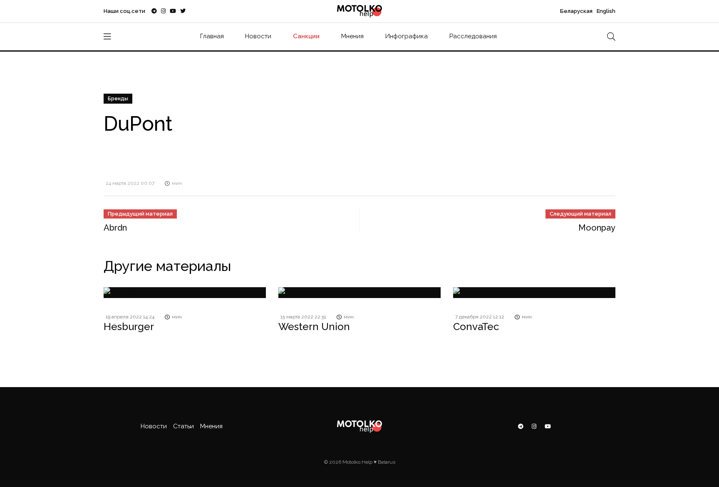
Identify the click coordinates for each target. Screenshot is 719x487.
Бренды (118, 99)
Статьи (183, 426)
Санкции (306, 36)
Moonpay (596, 228)
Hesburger (129, 327)
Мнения (352, 36)
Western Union (314, 327)
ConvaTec (476, 327)
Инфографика (406, 36)
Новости (258, 36)
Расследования (473, 36)
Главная (212, 36)
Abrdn (115, 228)
